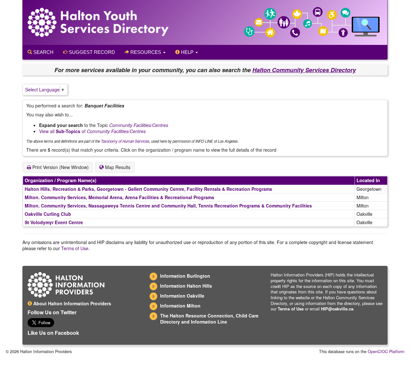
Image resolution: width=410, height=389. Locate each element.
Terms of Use (74, 248)
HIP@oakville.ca (337, 309)
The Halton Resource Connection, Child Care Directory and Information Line (209, 318)
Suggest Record (91, 52)
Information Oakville (182, 295)
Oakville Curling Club (48, 214)
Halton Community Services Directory (304, 70)
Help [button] (187, 52)
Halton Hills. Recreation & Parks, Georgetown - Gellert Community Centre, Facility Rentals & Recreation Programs (148, 189)
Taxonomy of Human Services (125, 141)
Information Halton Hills (186, 286)
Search (42, 52)
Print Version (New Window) (60, 167)
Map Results (117, 167)
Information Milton (180, 305)
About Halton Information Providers (71, 303)
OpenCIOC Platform (386, 351)
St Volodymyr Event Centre (54, 222)
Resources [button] (145, 52)
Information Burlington (185, 276)
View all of (92, 131)
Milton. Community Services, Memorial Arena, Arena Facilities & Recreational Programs (119, 197)
